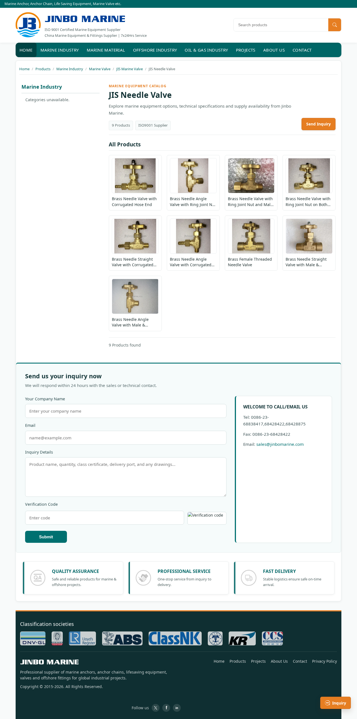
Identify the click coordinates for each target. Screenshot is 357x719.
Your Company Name (45, 398)
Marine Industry (59, 50)
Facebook (166, 708)
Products (238, 661)
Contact (302, 50)
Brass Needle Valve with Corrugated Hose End (134, 201)
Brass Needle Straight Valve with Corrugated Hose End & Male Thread (135, 262)
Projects (245, 50)
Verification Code (41, 504)
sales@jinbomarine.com (280, 444)
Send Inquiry (318, 124)
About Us (274, 50)
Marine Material (106, 50)
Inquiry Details (39, 452)
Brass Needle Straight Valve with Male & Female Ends (306, 262)
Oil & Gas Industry (206, 50)
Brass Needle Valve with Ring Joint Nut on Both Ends (308, 201)
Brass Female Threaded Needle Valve (250, 261)
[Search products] (334, 24)
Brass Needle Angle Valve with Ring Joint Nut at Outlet (193, 201)
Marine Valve (103, 3)
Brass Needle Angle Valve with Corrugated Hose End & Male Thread (193, 262)
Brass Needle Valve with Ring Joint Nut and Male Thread (250, 201)
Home (26, 50)
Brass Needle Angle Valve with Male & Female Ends (130, 322)
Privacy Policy (324, 661)
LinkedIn (177, 708)
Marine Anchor (16, 3)
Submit (46, 536)
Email (30, 425)
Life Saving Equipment (72, 3)
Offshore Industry (155, 50)
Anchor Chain (41, 3)
